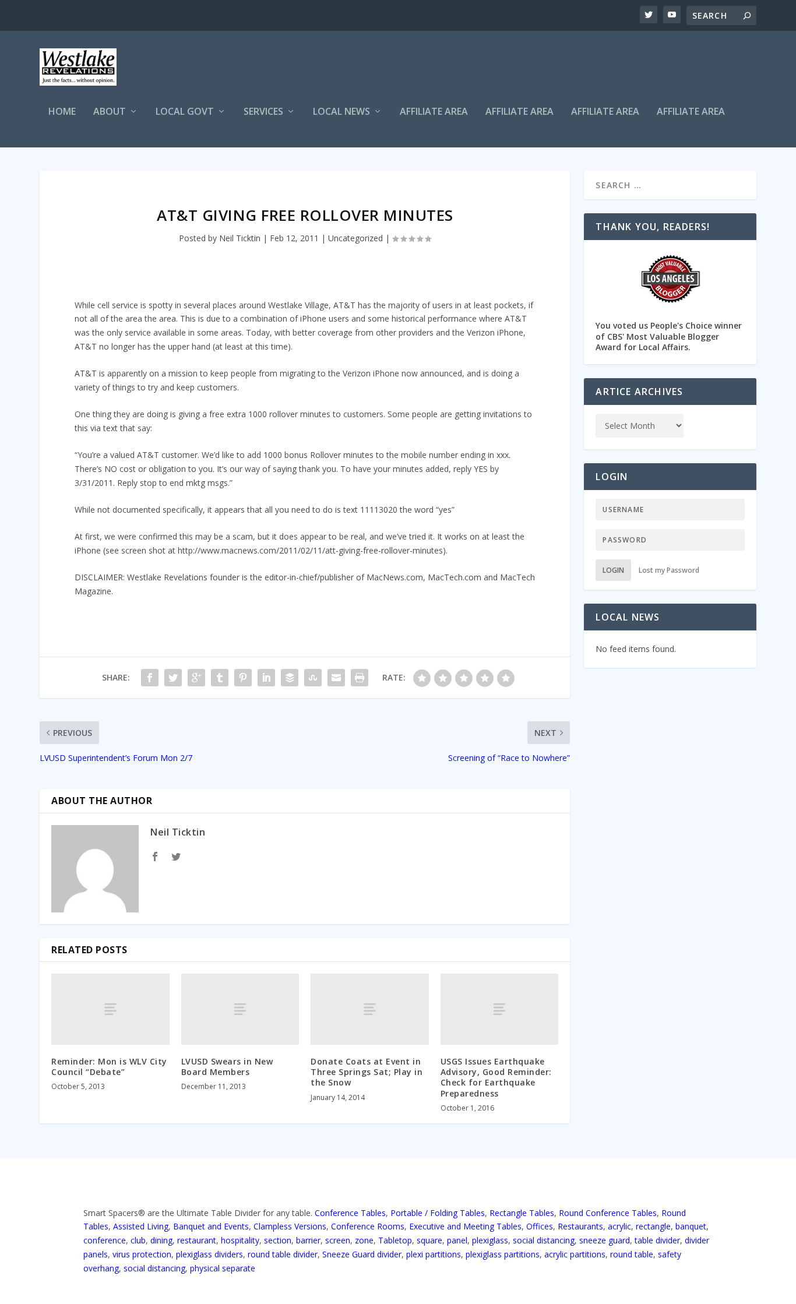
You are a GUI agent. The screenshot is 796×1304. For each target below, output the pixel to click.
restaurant (196, 1240)
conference (104, 1240)
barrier (308, 1240)
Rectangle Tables (521, 1212)
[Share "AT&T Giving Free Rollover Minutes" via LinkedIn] (266, 677)
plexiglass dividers (209, 1254)
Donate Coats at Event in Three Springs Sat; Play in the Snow (366, 1072)
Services (263, 112)
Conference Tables (350, 1212)
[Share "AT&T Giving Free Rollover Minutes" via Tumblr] (219, 677)
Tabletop (395, 1240)
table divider (657, 1240)
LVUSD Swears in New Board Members (227, 1066)
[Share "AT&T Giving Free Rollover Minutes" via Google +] (196, 677)
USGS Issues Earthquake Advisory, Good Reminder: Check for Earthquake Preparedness (496, 1077)
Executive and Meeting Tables (465, 1226)
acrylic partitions (574, 1254)
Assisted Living (140, 1226)
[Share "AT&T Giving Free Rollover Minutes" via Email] (336, 677)
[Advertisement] (544, 69)
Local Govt (185, 112)
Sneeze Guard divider (361, 1254)
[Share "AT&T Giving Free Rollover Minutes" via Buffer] (289, 677)
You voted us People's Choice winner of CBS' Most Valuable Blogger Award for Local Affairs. (669, 336)
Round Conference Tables (608, 1212)
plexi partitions (433, 1254)
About (109, 112)
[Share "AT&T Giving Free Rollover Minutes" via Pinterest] (243, 677)
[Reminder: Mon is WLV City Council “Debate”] (110, 1009)
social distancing (544, 1240)
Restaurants (580, 1226)
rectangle (653, 1226)
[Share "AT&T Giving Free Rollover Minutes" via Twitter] (173, 677)
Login (613, 570)
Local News (341, 112)
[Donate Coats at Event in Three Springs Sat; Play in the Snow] (370, 1009)
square (429, 1240)
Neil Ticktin (239, 238)
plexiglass (490, 1240)
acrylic (619, 1226)
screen (337, 1240)
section (277, 1240)
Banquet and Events (211, 1226)
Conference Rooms (367, 1226)
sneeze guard (604, 1240)
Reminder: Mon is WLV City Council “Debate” (109, 1066)
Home (62, 112)
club (138, 1240)
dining (161, 1240)
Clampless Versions (289, 1226)
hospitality (240, 1240)
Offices (539, 1226)
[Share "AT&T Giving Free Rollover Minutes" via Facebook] (149, 677)
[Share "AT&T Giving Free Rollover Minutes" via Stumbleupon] (313, 677)
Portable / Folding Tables (437, 1212)
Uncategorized (355, 238)
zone (364, 1240)
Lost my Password (669, 570)
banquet (690, 1226)
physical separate (222, 1268)
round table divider (283, 1254)
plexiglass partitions (503, 1254)
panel (457, 1240)
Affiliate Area (434, 112)
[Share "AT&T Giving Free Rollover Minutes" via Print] (359, 677)
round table (631, 1254)
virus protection (141, 1254)
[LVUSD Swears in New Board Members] (240, 1009)
